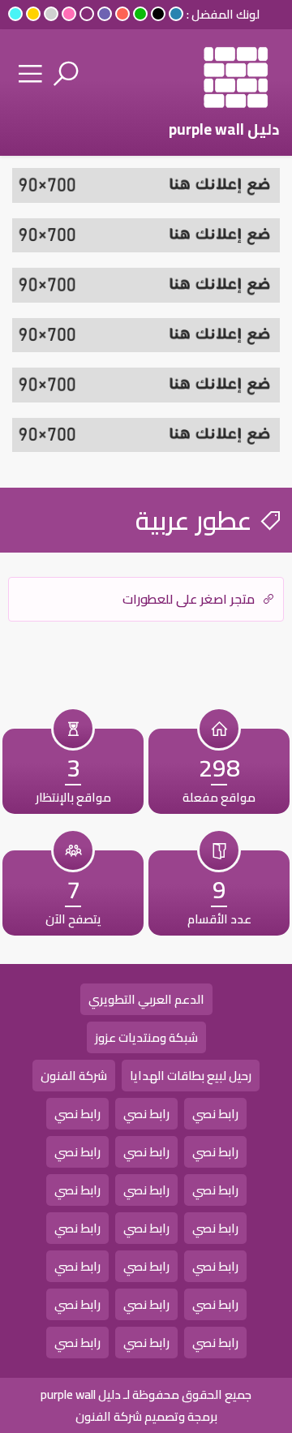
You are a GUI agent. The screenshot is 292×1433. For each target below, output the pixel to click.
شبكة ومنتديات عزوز (146, 1037)
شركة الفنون (74, 1075)
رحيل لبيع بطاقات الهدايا (190, 1075)
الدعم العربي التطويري (146, 999)
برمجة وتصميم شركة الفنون (146, 1416)
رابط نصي (215, 1113)
